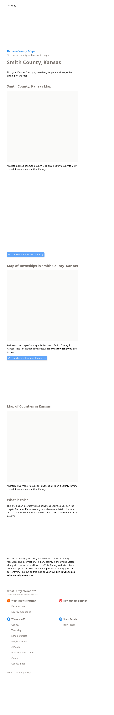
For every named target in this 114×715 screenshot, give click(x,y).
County (15, 624)
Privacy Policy (23, 672)
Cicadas (15, 658)
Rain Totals (69, 624)
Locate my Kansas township (28, 358)
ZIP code (15, 646)
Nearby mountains (21, 611)
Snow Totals (70, 619)
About (10, 672)
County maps (18, 663)
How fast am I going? (75, 600)
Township (16, 630)
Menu (13, 5)
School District (19, 635)
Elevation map (18, 606)
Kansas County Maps (21, 51)
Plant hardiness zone (22, 652)
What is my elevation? (23, 600)
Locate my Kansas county (27, 254)
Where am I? (18, 619)
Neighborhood (19, 641)
